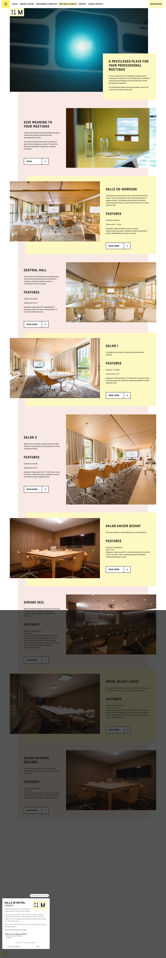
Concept (82, 4)
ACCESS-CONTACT (95, 4)
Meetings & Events (67, 4)
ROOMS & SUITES (27, 4)
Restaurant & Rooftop (46, 4)
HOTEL (15, 4)
